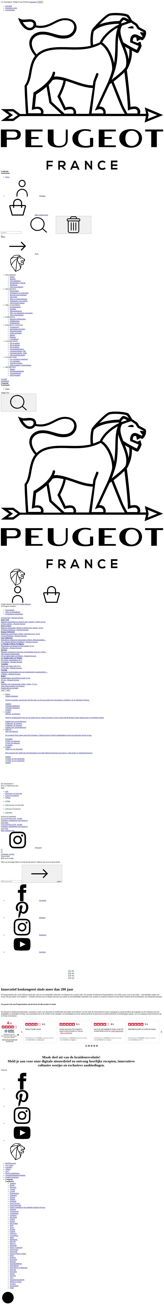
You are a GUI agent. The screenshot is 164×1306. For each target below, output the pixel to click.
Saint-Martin (14, 1266)
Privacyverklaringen (12, 1173)
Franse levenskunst (12, 795)
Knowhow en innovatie (13, 793)
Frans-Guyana (15, 1203)
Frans (7, 177)
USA (11, 1278)
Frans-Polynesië (15, 1205)
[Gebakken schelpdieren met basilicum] (11, 818)
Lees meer (4, 822)
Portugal (13, 1258)
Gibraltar (13, 1209)
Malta (12, 1238)
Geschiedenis (10, 10)
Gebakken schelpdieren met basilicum (14, 820)
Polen (12, 1256)
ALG (7, 1171)
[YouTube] (22, 1140)
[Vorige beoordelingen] (21, 1032)
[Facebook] (22, 1089)
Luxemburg (14, 1235)
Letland (12, 1231)
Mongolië (13, 1246)
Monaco (13, 1244)
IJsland (12, 1219)
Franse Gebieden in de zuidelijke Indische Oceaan (27, 1207)
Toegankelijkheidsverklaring (15, 1175)
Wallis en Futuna (16, 1282)
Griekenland (14, 1211)
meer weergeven (66, 1033)
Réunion (13, 1262)
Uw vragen (9, 1165)
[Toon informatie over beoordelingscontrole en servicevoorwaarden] (18, 1035)
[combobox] (11, 232)
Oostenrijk (13, 1252)
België (12, 1185)
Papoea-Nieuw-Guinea (18, 1254)
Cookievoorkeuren (12, 1177)
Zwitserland (14, 1286)
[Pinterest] (22, 1106)
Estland (12, 1197)
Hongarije (13, 1217)
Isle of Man (14, 1223)
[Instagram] (22, 1123)
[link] (25, 196)
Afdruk (7, 1169)
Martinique (14, 1240)
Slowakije (13, 1272)
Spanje (12, 1274)
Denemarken (14, 1193)
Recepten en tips (11, 8)
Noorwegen (14, 1250)
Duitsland (13, 1195)
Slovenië (13, 1270)
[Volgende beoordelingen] (161, 1032)
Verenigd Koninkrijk (17, 1280)
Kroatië (12, 1229)
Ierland (12, 1221)
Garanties (8, 1167)
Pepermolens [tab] (9, 610)
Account (4, 379)
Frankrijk (13, 1201)
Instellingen (5, 381)
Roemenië (13, 1260)
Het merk (8, 6)
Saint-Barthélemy (16, 1264)
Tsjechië (13, 1276)
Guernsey (13, 1215)
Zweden (13, 1284)
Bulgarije (13, 1187)
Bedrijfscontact (10, 1163)
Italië (11, 1225)
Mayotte (13, 1242)
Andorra (13, 1183)
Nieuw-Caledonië (16, 1248)
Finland (12, 1199)
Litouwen (13, 1233)
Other (12, 1288)
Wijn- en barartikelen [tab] (12, 612)
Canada (12, 1189)
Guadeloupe (14, 1213)
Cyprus (12, 1191)
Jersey (12, 1227)
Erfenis (7, 797)
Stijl (6, 791)
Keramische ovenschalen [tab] (14, 614)
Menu (3, 237)
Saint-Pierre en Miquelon (18, 1268)
